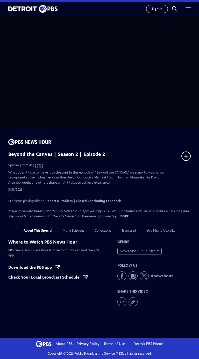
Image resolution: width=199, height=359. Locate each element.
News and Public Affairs (139, 251)
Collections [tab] (103, 231)
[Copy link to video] (133, 301)
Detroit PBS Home (148, 344)
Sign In (157, 9)
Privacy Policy (88, 344)
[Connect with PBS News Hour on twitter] (144, 275)
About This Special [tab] (38, 231)
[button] (174, 9)
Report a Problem (59, 201)
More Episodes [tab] (73, 231)
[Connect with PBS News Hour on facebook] (121, 275)
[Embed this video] (121, 301)
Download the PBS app (30, 267)
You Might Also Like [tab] (161, 231)
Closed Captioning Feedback (98, 201)
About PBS (64, 344)
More (124, 216)
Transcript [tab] (129, 231)
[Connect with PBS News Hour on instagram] (133, 275)
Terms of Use (114, 344)
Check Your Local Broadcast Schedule (44, 277)
